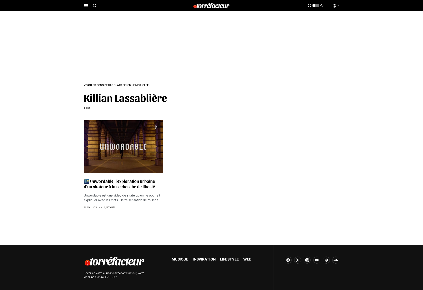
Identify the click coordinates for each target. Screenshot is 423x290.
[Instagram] (307, 260)
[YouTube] (316, 260)
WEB (247, 259)
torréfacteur (128, 273)
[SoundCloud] (335, 260)
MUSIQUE (180, 259)
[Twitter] (297, 260)
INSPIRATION (204, 259)
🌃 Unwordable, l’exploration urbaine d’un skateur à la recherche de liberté (119, 183)
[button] (86, 5)
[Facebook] (288, 260)
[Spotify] (326, 260)
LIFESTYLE (229, 259)
